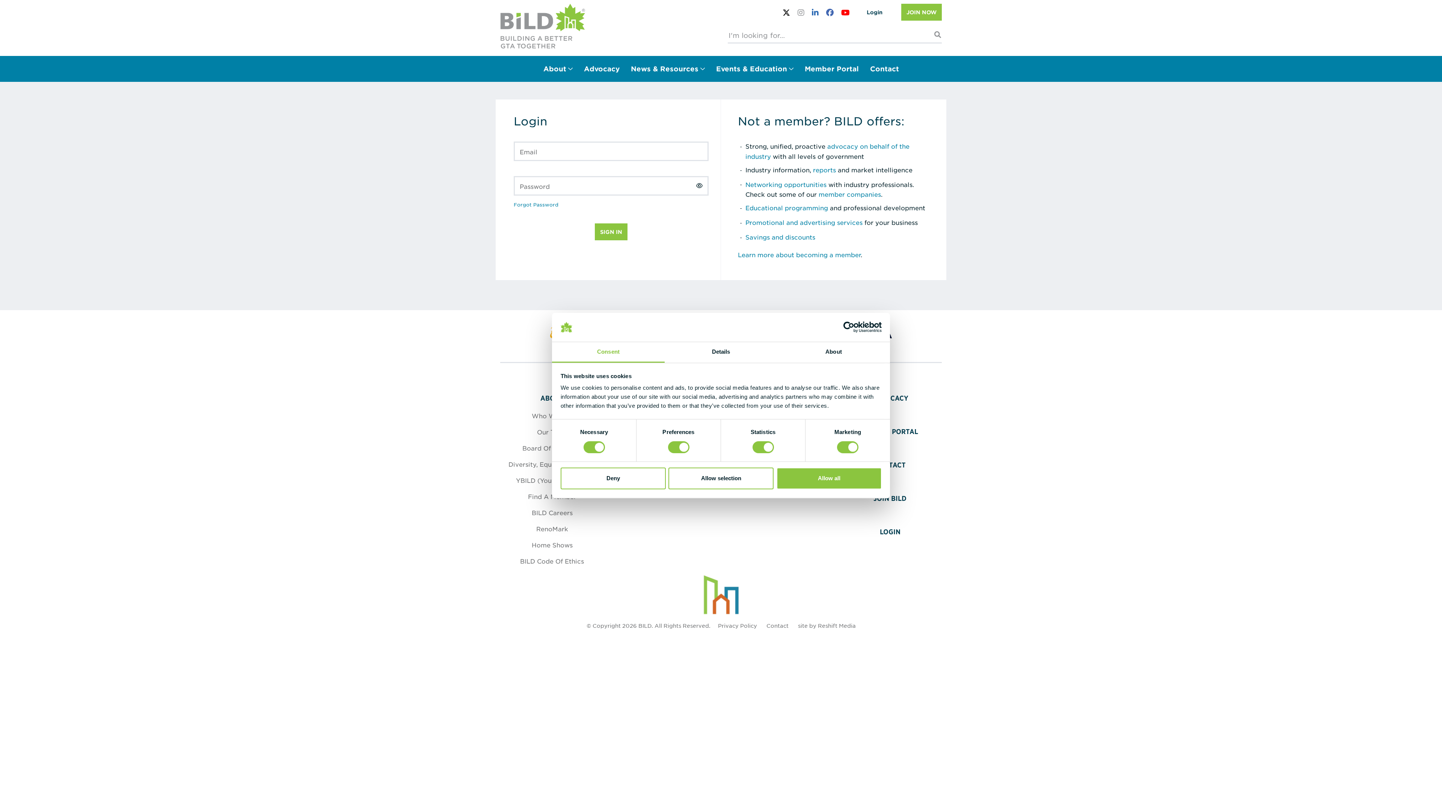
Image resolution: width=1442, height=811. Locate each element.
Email (528, 151)
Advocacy (602, 69)
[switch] (678, 447)
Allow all (829, 478)
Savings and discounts (780, 237)
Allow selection (721, 478)
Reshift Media (837, 625)
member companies (850, 194)
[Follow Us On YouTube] (845, 12)
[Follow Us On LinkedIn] (815, 12)
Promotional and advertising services (804, 222)
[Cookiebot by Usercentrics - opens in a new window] (849, 327)
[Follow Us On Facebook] (830, 12)
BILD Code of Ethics (552, 561)
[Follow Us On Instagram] (801, 12)
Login (874, 12)
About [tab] (833, 351)
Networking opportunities (786, 184)
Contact (884, 69)
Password (535, 186)
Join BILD (890, 498)
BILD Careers (552, 512)
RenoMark (552, 528)
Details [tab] (721, 351)
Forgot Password (536, 204)
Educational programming (786, 207)
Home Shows (552, 545)
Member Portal (832, 69)
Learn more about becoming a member (799, 254)
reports (824, 169)
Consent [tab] (608, 351)
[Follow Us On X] (786, 12)
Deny (613, 478)
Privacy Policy (737, 625)
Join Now (922, 12)
